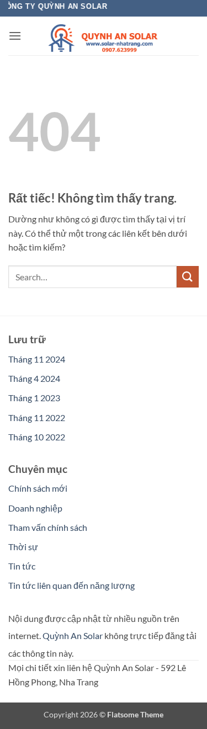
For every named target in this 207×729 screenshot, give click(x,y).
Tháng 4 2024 (34, 378)
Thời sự (23, 546)
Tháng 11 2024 (36, 359)
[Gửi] (188, 277)
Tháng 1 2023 (34, 397)
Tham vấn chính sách (47, 527)
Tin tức (21, 566)
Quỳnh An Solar (73, 635)
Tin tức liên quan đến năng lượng (71, 585)
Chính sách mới (37, 488)
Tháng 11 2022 (36, 417)
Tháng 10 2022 (36, 437)
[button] (15, 35)
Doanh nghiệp (35, 508)
